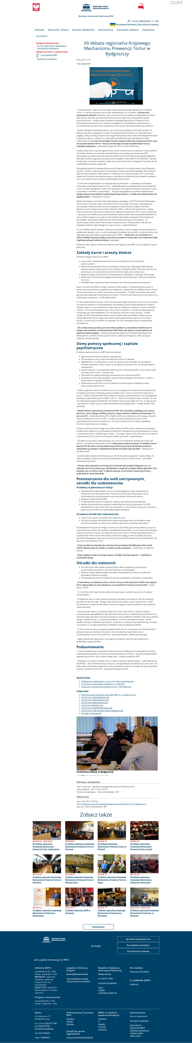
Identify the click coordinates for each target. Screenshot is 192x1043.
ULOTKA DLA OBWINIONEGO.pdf (94, 703)
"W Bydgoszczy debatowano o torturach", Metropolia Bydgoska (107, 681)
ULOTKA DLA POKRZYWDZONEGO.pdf (96, 708)
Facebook (102, 1019)
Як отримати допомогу (138, 945)
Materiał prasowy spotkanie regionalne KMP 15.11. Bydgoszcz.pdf (108, 695)
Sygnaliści (148, 29)
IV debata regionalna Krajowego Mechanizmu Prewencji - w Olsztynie (144, 913)
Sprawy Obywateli (83, 29)
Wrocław (70, 1024)
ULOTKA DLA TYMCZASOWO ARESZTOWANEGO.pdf (102, 711)
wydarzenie (85, 63)
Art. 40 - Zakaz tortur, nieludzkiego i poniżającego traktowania (52, 47)
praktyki (101, 990)
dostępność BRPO (137, 1027)
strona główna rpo (53, 940)
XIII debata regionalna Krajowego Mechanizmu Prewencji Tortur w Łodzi (141, 846)
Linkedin (101, 1024)
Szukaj (128, 21)
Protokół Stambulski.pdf (91, 713)
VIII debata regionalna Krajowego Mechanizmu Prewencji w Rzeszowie (141, 880)
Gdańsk (70, 1021)
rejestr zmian (135, 1035)
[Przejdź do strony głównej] (96, 7)
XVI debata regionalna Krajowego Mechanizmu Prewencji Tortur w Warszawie (46, 846)
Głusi (152, 21)
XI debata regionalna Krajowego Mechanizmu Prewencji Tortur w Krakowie (47, 880)
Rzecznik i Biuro (58, 29)
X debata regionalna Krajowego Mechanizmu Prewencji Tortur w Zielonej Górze (79, 880)
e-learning (134, 984)
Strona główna (41, 36)
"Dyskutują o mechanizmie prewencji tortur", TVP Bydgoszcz (106, 687)
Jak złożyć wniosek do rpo (138, 939)
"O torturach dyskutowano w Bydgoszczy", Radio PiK (103, 684)
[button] (83, 747)
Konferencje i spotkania (47, 59)
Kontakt (40, 29)
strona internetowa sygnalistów (80, 1037)
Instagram (102, 1029)
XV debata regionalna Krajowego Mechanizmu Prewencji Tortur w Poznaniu (79, 846)
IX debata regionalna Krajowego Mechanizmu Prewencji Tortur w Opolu (112, 880)
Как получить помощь (138, 951)
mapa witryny (135, 1025)
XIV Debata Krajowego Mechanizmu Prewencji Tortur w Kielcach (112, 846)
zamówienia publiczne (107, 992)
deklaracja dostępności (139, 1030)
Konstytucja (105, 29)
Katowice (70, 1019)
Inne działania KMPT (49, 55)
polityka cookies (136, 1033)
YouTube (102, 1026)
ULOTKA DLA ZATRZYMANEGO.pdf (95, 697)
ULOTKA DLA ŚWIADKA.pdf (92, 705)
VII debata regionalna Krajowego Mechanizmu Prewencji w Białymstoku (47, 913)
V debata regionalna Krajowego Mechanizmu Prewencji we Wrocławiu (111, 913)
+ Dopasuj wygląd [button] (175, 2)
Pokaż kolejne (98, 926)
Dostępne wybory (128, 29)
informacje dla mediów (139, 971)
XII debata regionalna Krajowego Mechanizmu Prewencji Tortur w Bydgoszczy (114, 804)
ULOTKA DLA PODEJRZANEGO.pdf (95, 700)
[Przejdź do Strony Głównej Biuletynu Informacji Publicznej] (141, 6)
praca (100, 987)
